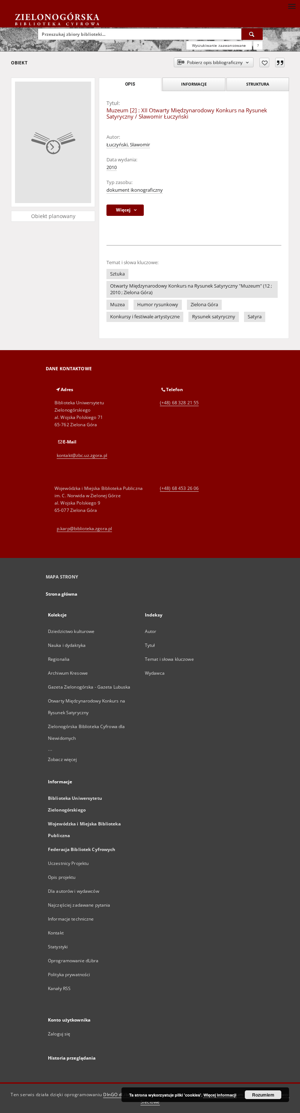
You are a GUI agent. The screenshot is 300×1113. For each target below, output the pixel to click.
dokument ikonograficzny (134, 190)
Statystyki (58, 947)
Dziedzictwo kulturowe (71, 631)
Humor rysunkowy (157, 304)
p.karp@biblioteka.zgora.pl (84, 528)
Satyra (255, 317)
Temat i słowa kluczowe (169, 659)
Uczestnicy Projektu (68, 863)
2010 (111, 167)
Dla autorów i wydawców (73, 891)
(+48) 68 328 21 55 (179, 403)
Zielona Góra (204, 304)
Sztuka (117, 274)
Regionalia (59, 659)
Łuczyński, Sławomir (128, 145)
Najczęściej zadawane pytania (79, 905)
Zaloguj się (59, 1034)
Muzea (117, 304)
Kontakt (56, 933)
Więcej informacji (219, 1095)
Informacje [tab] (194, 84)
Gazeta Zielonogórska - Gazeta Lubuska (89, 687)
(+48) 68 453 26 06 (179, 488)
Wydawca (155, 673)
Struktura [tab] (257, 84)
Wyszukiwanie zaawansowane (219, 45)
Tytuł (150, 645)
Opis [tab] (130, 84)
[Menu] (291, 6)
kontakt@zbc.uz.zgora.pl (82, 455)
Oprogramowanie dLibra (73, 961)
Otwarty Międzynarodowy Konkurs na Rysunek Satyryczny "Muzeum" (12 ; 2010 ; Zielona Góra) (191, 289)
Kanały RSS (59, 988)
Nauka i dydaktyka (67, 645)
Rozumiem (263, 1094)
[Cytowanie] (280, 62)
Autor (151, 631)
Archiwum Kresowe (68, 673)
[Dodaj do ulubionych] (264, 62)
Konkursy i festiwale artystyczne (145, 317)
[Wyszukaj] (252, 34)
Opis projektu (62, 877)
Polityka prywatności (69, 974)
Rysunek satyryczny (213, 317)
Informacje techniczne (71, 919)
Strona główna (62, 594)
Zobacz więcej (62, 759)
